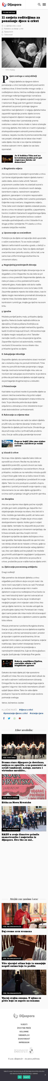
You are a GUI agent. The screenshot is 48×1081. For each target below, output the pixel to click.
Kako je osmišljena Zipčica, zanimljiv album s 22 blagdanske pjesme (28, 663)
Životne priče (24, 1028)
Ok (20, 1077)
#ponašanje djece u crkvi (15, 713)
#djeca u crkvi (26, 710)
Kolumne (24, 1032)
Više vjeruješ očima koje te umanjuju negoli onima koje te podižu (24, 965)
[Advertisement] (24, 870)
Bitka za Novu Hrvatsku (16, 802)
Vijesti (24, 1024)
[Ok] (45, 1075)
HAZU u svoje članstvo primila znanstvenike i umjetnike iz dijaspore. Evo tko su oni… (20, 837)
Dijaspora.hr (8, 32)
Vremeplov (24, 1035)
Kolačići (26, 1077)
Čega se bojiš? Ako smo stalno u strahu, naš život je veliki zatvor (30, 443)
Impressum (24, 1042)
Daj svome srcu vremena (17, 931)
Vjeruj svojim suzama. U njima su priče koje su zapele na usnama (21, 999)
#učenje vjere (36, 713)
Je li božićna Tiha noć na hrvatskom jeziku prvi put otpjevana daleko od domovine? (28, 158)
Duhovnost (8, 35)
